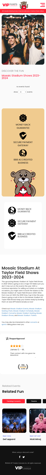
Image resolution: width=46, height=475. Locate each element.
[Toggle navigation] (42, 5)
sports (4, 324)
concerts (33, 322)
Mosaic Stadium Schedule (23, 311)
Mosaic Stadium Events (19, 308)
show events (23, 92)
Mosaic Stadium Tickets (27, 315)
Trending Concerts (13, 401)
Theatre (34, 401)
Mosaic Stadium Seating (26, 313)
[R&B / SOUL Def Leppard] (14, 421)
